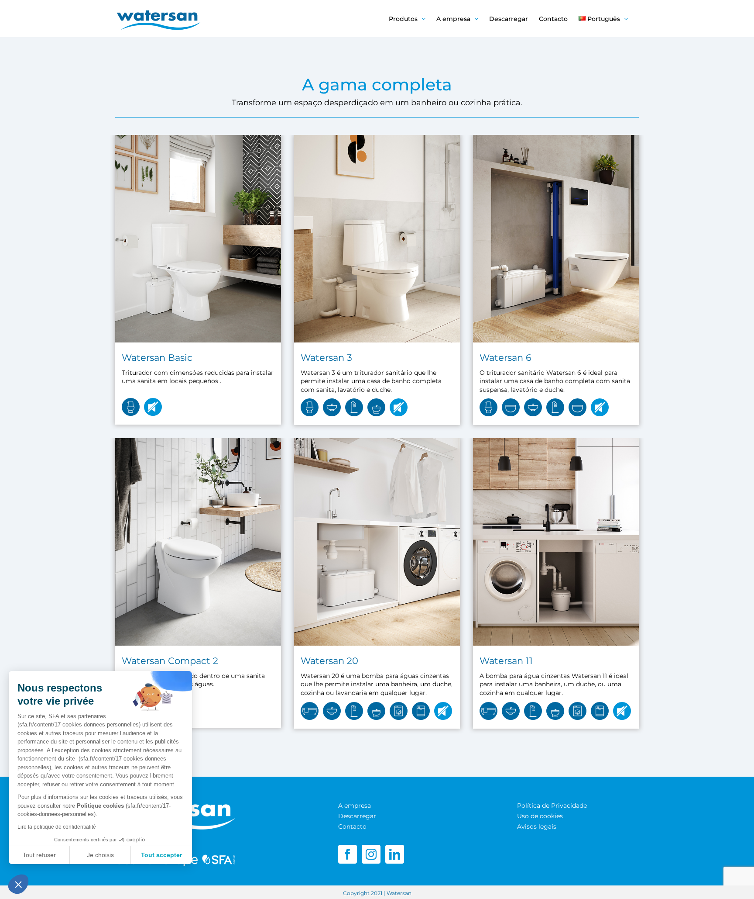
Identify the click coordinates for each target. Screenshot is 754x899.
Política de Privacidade (552, 805)
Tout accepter (161, 854)
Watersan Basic (157, 357)
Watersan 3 (326, 357)
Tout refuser (39, 854)
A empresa (354, 805)
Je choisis (100, 854)
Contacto (352, 826)
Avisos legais (536, 826)
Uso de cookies (540, 816)
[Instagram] (371, 854)
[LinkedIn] (394, 854)
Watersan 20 (329, 660)
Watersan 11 (506, 660)
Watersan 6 (505, 357)
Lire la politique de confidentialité (56, 827)
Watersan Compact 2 (170, 660)
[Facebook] (347, 854)
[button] (18, 884)
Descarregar (357, 816)
